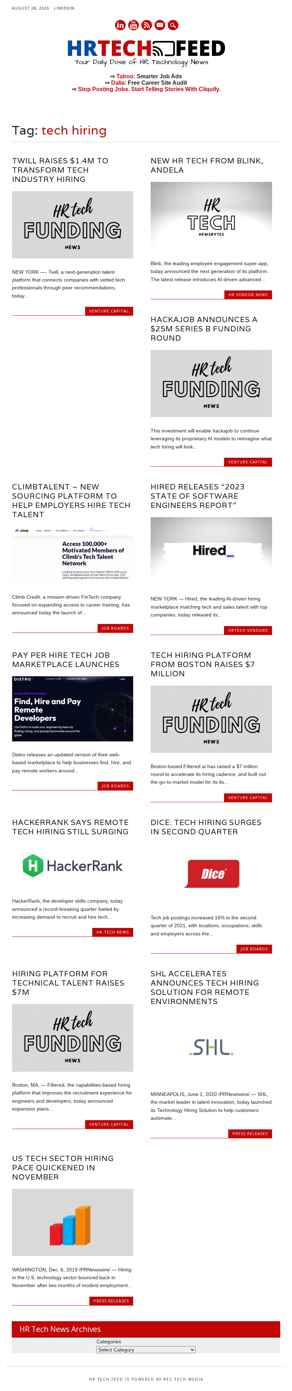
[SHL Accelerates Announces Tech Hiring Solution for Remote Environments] (211, 1079)
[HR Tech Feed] (146, 66)
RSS (146, 25)
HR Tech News (113, 932)
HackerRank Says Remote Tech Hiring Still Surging (70, 827)
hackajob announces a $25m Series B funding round (204, 329)
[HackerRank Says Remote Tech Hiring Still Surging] (72, 886)
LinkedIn (64, 8)
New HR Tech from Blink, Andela (207, 165)
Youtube (133, 25)
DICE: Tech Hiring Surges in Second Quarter (206, 827)
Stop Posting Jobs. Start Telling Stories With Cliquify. (149, 89)
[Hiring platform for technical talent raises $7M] (72, 1070)
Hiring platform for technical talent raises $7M (68, 983)
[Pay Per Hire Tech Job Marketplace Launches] (72, 739)
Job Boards (115, 628)
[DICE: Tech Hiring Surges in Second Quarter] (211, 902)
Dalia (118, 83)
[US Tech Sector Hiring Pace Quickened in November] (72, 1254)
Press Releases (250, 1133)
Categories (109, 1341)
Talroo (125, 76)
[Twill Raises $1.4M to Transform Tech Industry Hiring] (72, 256)
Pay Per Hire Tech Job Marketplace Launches (66, 659)
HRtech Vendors (248, 630)
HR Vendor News (248, 294)
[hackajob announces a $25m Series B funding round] (211, 415)
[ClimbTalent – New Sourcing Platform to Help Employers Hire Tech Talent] (72, 581)
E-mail (160, 25)
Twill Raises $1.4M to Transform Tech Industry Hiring (60, 170)
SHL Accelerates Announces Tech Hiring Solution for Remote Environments (205, 987)
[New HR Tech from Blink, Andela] (211, 248)
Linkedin (120, 25)
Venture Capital (109, 311)
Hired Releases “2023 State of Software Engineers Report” (198, 496)
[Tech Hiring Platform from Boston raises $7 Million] (211, 751)
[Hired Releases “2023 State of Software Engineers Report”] (211, 584)
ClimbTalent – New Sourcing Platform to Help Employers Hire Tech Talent (71, 500)
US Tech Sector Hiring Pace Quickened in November (63, 1168)
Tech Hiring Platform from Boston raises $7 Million (203, 664)
